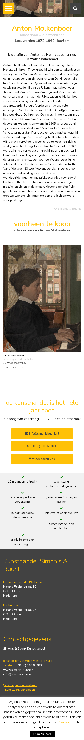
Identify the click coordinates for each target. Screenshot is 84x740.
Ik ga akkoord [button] (42, 734)
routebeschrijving (43, 459)
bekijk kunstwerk (12, 367)
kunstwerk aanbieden (19, 690)
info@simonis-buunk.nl (18, 674)
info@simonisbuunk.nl (43, 434)
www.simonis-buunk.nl (18, 670)
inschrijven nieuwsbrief (20, 685)
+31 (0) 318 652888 (43, 446)
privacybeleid (66, 722)
